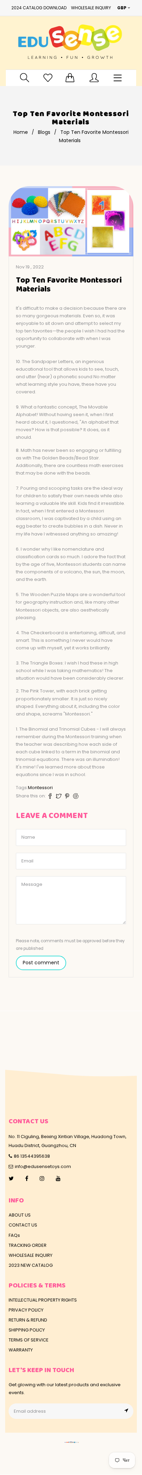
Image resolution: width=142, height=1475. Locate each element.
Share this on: (31, 796)
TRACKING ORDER (28, 1245)
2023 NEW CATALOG (31, 1265)
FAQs (14, 1235)
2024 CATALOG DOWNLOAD (39, 8)
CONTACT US (23, 1225)
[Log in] (94, 77)
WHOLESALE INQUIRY (91, 8)
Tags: (22, 787)
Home (20, 132)
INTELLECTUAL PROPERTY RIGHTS (43, 1300)
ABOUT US (20, 1215)
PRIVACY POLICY (26, 1310)
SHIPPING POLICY (27, 1330)
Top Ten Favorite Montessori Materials (69, 285)
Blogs (44, 132)
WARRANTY (21, 1350)
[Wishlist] (48, 77)
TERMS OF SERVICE (29, 1340)
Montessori (40, 787)
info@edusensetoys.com (43, 1166)
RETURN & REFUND (28, 1320)
